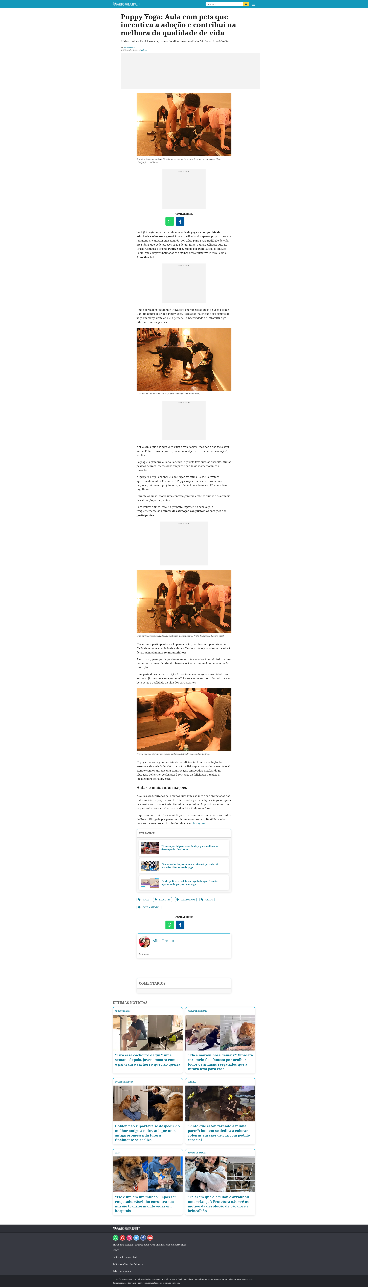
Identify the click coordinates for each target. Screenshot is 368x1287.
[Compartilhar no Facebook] (180, 221)
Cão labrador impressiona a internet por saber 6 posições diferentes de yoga (189, 866)
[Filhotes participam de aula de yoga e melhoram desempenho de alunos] (150, 848)
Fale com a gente (122, 1271)
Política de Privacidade (125, 1257)
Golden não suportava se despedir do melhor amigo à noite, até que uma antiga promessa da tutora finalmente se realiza (147, 1133)
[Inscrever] (150, 1238)
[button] (253, 4)
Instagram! (199, 823)
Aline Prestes (129, 47)
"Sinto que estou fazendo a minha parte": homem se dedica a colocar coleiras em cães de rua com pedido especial (219, 1133)
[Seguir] (129, 1238)
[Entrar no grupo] (115, 1238)
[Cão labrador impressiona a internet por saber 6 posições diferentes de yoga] (150, 866)
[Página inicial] (148, 4)
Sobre (116, 1250)
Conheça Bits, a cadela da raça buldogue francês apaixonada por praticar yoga (189, 882)
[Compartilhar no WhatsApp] (169, 221)
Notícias (143, 50)
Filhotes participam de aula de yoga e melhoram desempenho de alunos (189, 848)
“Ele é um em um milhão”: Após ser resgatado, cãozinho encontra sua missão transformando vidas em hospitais (145, 1204)
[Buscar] (246, 4)
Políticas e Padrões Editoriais (128, 1264)
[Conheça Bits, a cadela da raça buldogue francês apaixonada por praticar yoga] (150, 883)
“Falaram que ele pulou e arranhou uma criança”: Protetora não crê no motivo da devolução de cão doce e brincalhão (218, 1204)
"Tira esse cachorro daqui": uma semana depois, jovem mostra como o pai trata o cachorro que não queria (147, 1060)
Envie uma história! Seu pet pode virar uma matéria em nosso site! (149, 1244)
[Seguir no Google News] (122, 1238)
